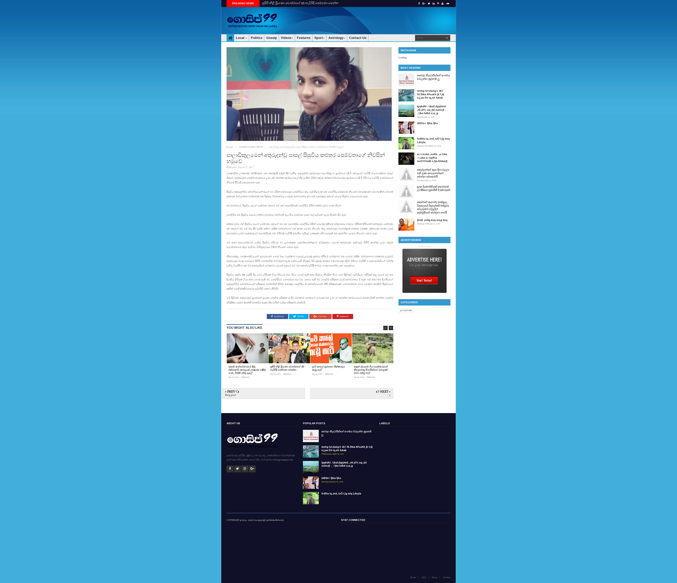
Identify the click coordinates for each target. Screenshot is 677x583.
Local (240, 38)
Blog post (230, 395)
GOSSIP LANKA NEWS (251, 147)
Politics (256, 38)
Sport (318, 38)
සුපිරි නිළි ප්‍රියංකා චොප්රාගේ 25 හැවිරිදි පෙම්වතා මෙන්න (300, 3)
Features (303, 38)
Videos (286, 38)
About (434, 577)
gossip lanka (406, 310)
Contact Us (357, 38)
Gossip (271, 38)
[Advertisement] (386, 18)
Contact (446, 577)
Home (230, 147)
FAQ (424, 577)
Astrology (335, 38)
